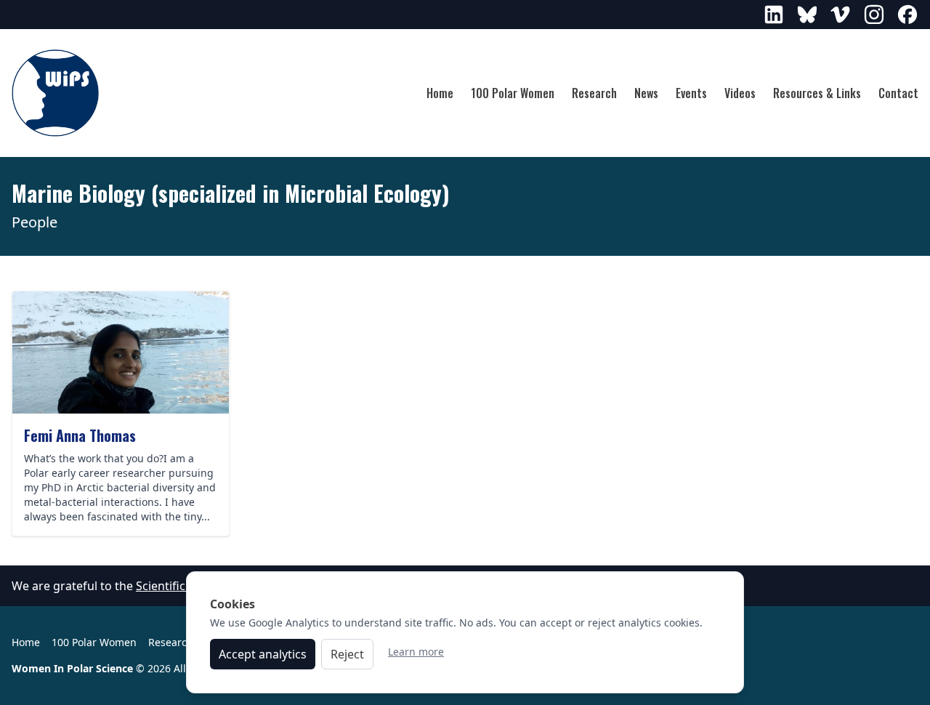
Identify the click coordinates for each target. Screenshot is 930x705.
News (646, 93)
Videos (740, 93)
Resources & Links (817, 93)
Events (691, 93)
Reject (347, 654)
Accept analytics (263, 654)
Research (594, 93)
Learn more (416, 651)
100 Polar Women (512, 93)
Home (439, 93)
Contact (898, 93)
